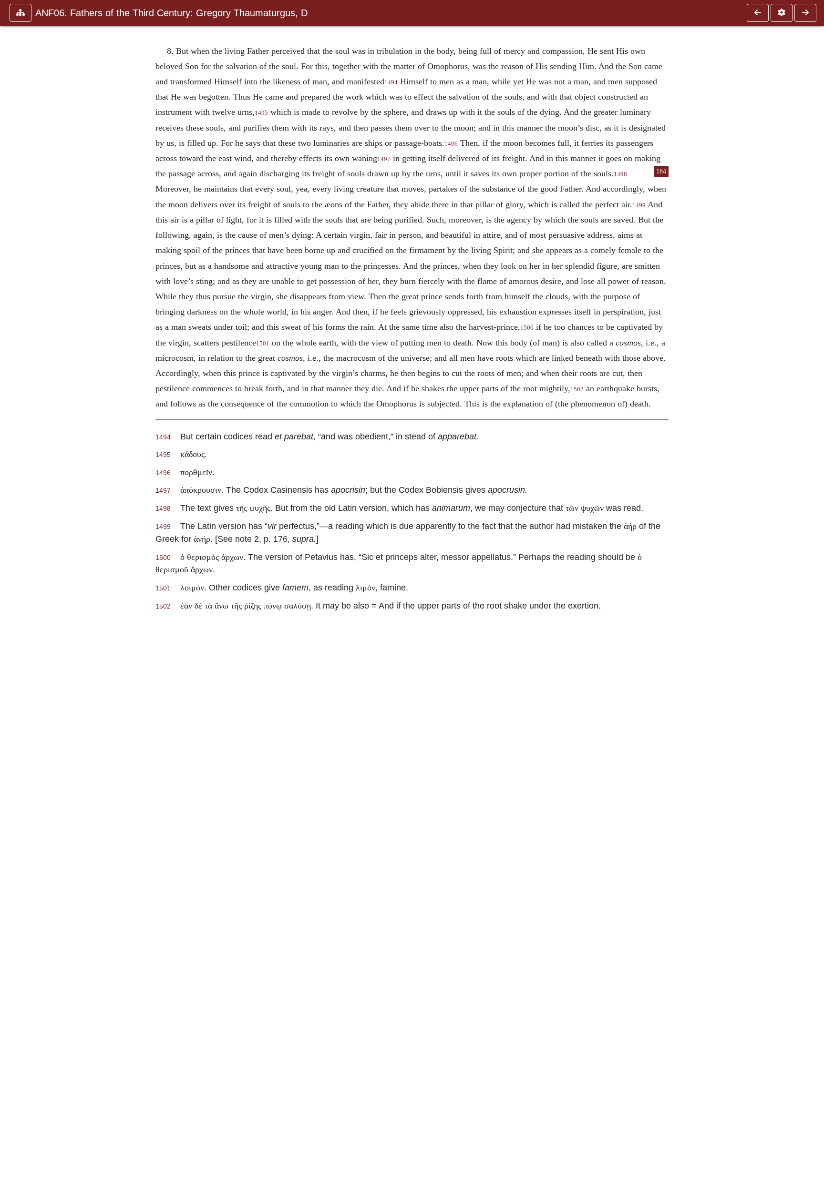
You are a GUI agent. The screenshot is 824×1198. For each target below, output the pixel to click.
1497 (384, 159)
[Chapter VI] (758, 13)
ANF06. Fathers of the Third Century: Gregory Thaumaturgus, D (171, 13)
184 (661, 171)
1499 (639, 205)
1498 (620, 174)
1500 (527, 328)
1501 (262, 343)
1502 (577, 389)
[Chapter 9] (805, 13)
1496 (451, 144)
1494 (391, 82)
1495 (261, 113)
